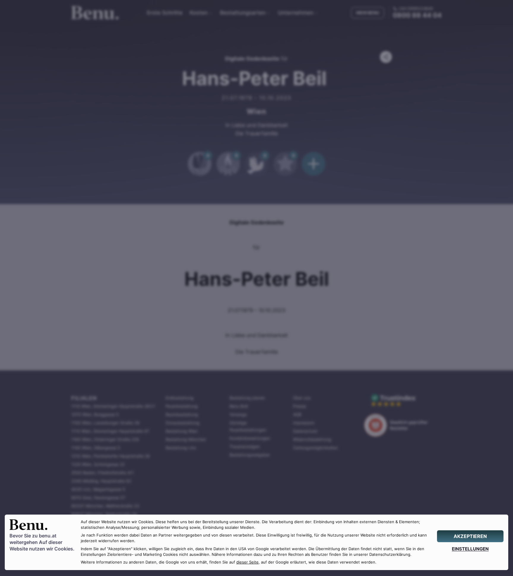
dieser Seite (247, 562)
